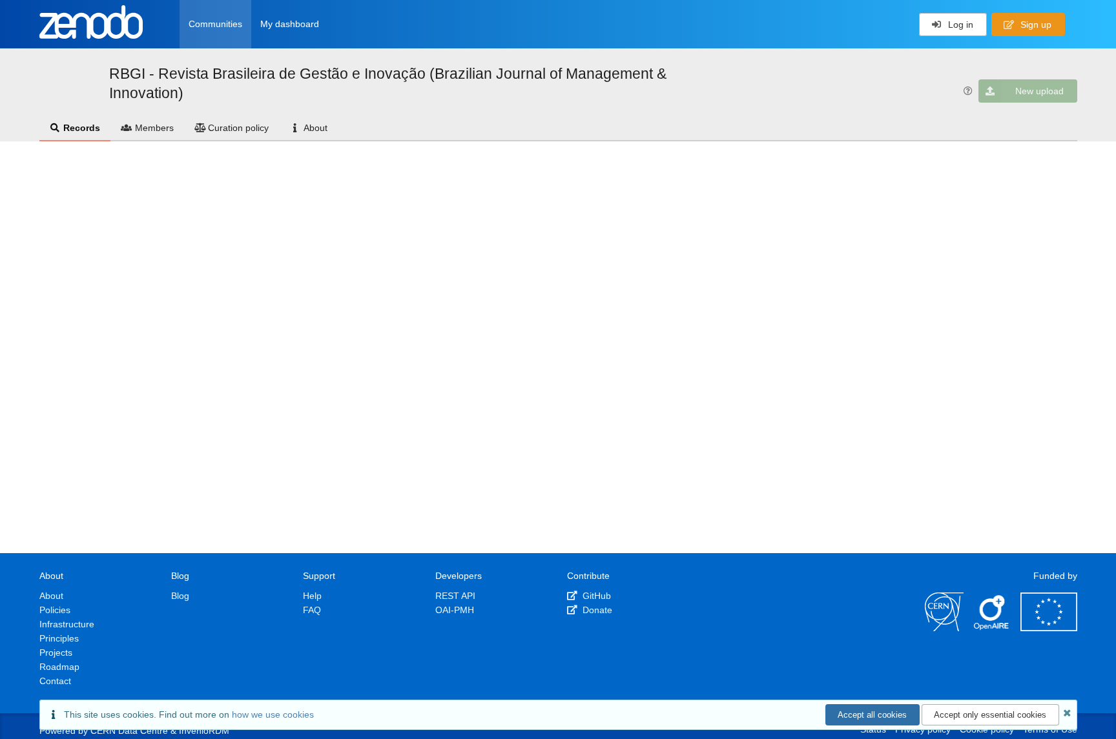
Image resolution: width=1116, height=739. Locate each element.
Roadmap (59, 667)
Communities (215, 24)
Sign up (1034, 24)
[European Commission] (1048, 628)
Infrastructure (66, 624)
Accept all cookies (872, 715)
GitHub (595, 596)
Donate (596, 610)
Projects (55, 652)
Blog (180, 596)
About (315, 128)
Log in (959, 24)
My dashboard (289, 24)
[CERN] (944, 628)
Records (81, 128)
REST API (455, 596)
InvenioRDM (204, 730)
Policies (54, 610)
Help (312, 596)
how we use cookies (273, 714)
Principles (59, 638)
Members (154, 128)
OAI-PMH (454, 610)
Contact (55, 681)
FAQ (312, 610)
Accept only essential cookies (990, 715)
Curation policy (238, 128)
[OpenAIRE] (992, 628)
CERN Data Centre (129, 730)
